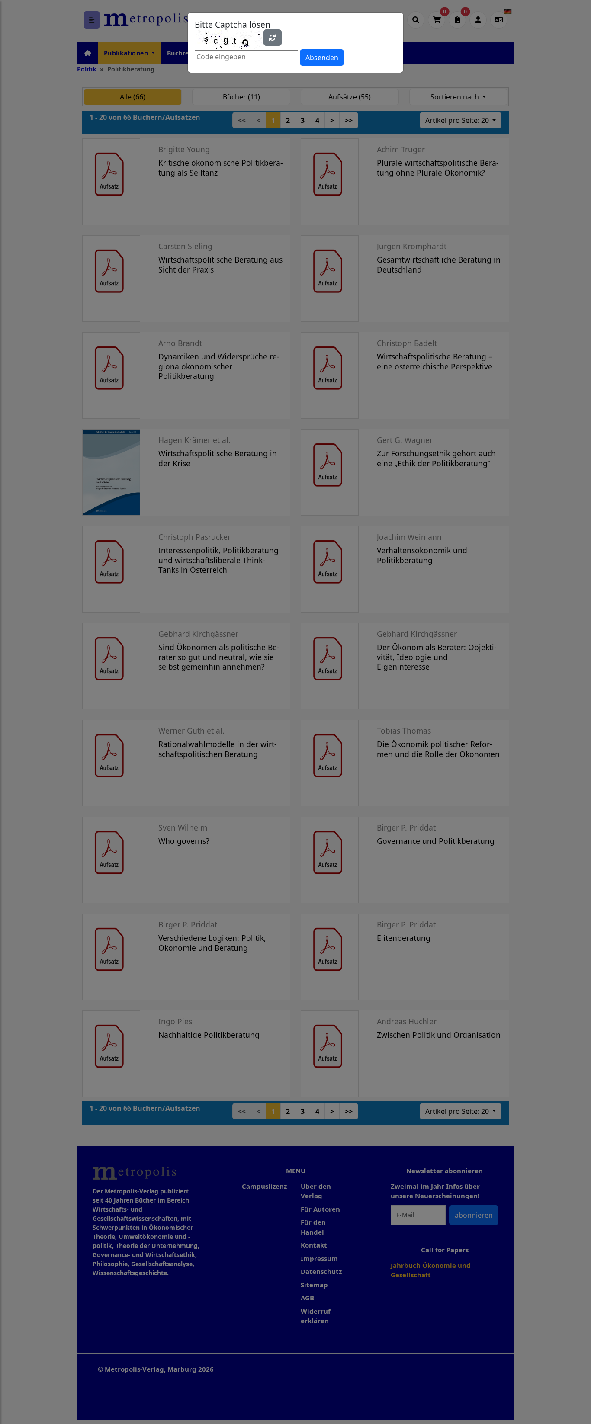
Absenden (321, 57)
